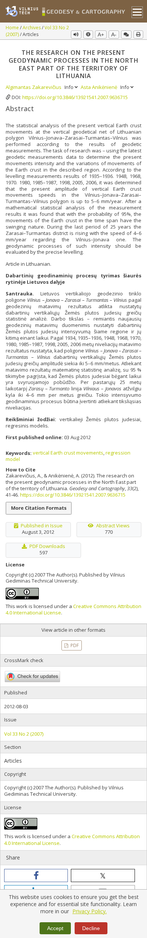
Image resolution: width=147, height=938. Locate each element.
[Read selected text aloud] (76, 34)
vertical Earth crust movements (68, 452)
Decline (91, 928)
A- (113, 35)
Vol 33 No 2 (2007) (23, 733)
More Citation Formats (38, 507)
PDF (74, 645)
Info (69, 87)
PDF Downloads (47, 546)
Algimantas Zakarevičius (34, 87)
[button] (36, 875)
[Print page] (138, 34)
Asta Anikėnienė (99, 87)
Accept (55, 928)
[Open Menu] (137, 12)
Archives (32, 27)
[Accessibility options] (88, 34)
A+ (101, 35)
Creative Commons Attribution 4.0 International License (73, 609)
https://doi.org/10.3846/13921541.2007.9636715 (75, 97)
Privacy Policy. (89, 911)
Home (13, 27)
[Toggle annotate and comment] (126, 34)
